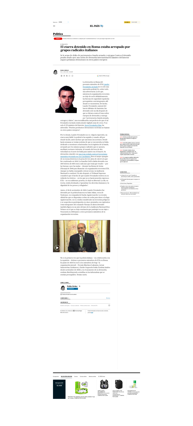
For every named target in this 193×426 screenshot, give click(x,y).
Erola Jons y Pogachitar (126, 183)
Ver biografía (71, 288)
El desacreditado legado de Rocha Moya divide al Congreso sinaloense (128, 138)
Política (58, 34)
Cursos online (83, 376)
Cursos (76, 376)
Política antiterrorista (85, 305)
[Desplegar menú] (54, 26)
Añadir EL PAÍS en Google (104, 75)
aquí (92, 312)
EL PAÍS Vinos (101, 376)
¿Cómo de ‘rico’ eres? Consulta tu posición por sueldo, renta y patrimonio (130, 176)
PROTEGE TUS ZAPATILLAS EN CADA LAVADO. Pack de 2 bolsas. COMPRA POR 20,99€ (81, 397)
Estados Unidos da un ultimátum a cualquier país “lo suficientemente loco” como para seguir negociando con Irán (89, 38)
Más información (64, 312)
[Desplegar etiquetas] (109, 305)
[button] (81, 236)
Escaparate (56, 376)
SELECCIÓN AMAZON (66, 376)
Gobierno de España (65, 305)
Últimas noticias (124, 134)
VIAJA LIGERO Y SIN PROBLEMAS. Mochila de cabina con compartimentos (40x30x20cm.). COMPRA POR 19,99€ (118, 393)
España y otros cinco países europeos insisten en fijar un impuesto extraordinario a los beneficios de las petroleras (129, 188)
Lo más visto (123, 172)
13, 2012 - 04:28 (68, 71)
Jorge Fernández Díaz (93, 125)
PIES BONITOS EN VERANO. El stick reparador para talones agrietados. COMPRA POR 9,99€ (133, 392)
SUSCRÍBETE (127, 22)
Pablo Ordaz (64, 70)
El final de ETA (94, 305)
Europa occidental (75, 305)
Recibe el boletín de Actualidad (69, 294)
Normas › (108, 298)
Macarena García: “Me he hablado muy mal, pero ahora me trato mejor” (130, 193)
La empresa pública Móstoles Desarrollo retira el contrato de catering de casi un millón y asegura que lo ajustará (129, 159)
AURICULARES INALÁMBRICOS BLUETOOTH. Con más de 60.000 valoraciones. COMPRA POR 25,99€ (103, 393)
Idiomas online (92, 376)
